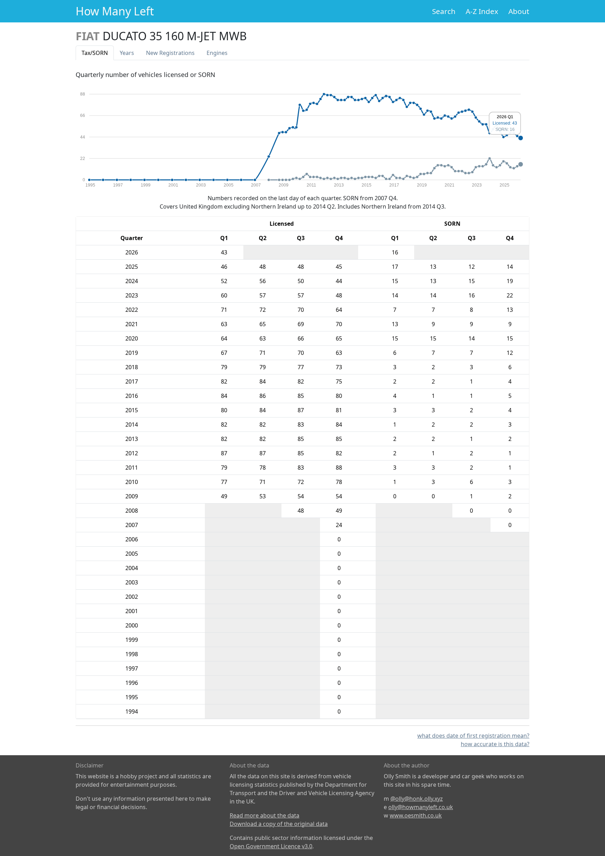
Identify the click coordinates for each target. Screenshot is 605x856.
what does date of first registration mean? (473, 735)
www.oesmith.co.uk (416, 815)
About (518, 11)
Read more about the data (264, 815)
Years (127, 53)
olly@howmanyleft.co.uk (420, 807)
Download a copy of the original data (279, 824)
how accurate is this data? (495, 744)
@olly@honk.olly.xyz (416, 798)
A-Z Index (482, 11)
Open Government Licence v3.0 (271, 846)
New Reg (170, 53)
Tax (95, 53)
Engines (217, 53)
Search (444, 11)
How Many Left (115, 11)
